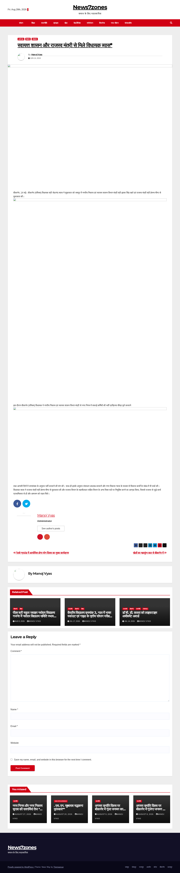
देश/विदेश (77, 23)
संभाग (21, 23)
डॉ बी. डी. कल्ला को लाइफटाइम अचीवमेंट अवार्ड (139, 614)
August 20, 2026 (64, 814)
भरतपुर (141, 867)
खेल (66, 23)
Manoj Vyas (36, 54)
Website (15, 743)
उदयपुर (169, 867)
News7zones (90, 7)
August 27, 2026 (23, 814)
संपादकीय (128, 23)
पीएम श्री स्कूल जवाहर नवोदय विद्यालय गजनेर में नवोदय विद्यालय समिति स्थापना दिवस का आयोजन (34, 616)
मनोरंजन (90, 23)
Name (14, 709)
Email (14, 726)
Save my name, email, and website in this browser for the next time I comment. (53, 759)
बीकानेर (28, 39)
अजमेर (149, 867)
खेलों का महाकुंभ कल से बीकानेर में (148, 552)
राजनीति (44, 23)
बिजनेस (102, 23)
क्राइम (55, 23)
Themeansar (58, 867)
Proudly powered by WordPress (21, 867)
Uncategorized (61, 801)
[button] (171, 23)
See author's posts (51, 528)
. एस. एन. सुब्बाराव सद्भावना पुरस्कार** (68, 807)
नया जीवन (115, 23)
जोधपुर (134, 867)
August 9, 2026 (105, 814)
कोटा (155, 867)
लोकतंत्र (34, 39)
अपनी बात (20, 39)
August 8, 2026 (146, 814)
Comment (16, 651)
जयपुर (127, 867)
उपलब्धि (70, 609)
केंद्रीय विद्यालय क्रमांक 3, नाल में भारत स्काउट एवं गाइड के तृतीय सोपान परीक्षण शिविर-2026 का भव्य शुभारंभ (90, 616)
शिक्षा (33, 23)
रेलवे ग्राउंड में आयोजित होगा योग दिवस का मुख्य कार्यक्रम (42, 552)
